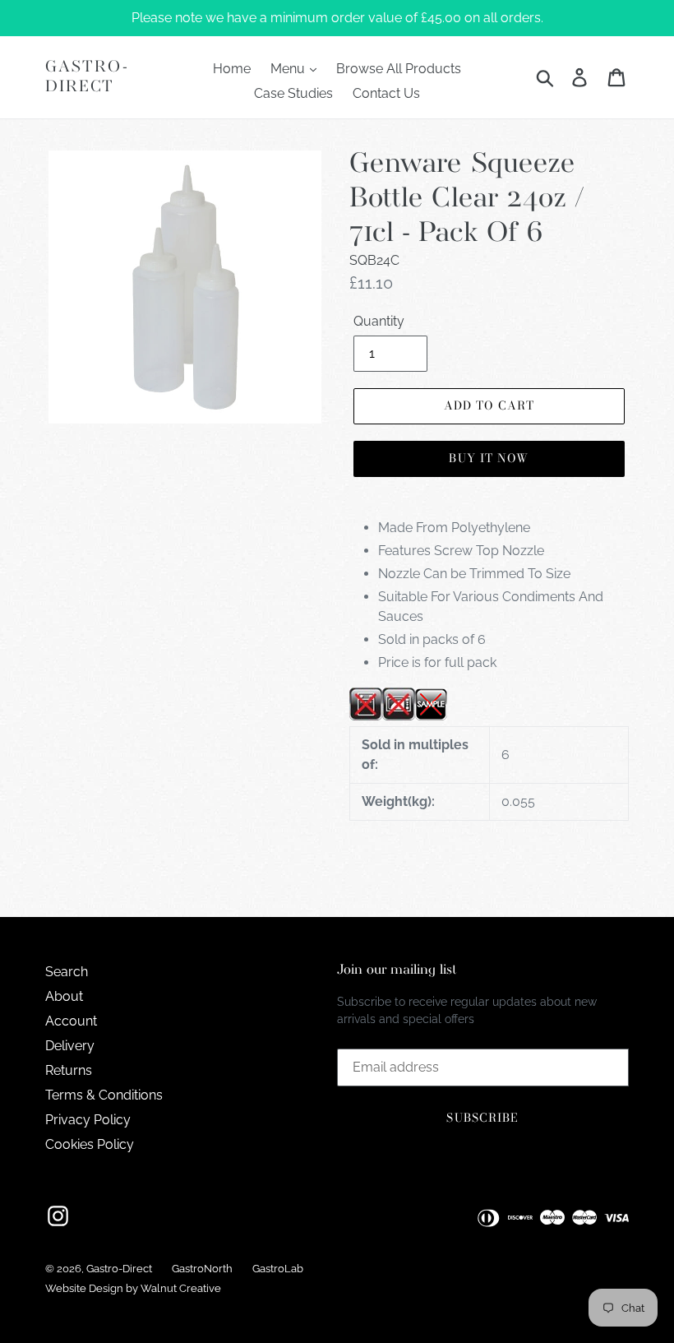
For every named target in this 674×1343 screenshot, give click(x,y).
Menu (289, 68)
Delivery (70, 1046)
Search (66, 971)
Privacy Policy (88, 1120)
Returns (68, 1070)
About (64, 996)
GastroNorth (202, 1268)
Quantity (378, 321)
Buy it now (489, 458)
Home (232, 68)
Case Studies (293, 93)
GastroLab (277, 1268)
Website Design (84, 1288)
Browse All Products (398, 68)
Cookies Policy (89, 1144)
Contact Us (386, 93)
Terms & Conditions (104, 1095)
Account (71, 1021)
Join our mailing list (397, 970)
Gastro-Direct (87, 77)
